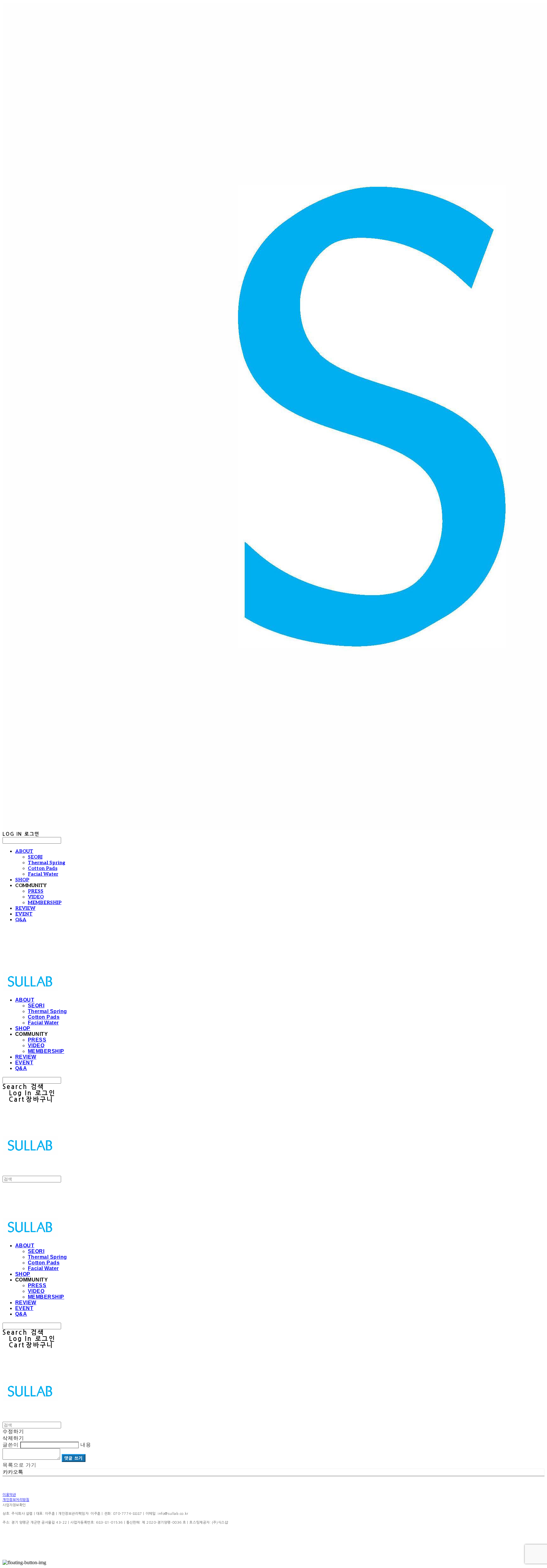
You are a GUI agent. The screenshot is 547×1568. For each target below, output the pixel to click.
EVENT (24, 914)
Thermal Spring (46, 863)
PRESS (35, 891)
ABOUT (24, 851)
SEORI (35, 857)
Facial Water (43, 874)
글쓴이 (11, 1444)
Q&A (20, 920)
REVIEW (25, 908)
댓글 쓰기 (73, 1458)
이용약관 (9, 1494)
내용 (85, 1444)
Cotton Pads (42, 868)
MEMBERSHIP (44, 902)
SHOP (22, 880)
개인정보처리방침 (16, 1500)
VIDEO (36, 897)
